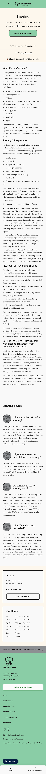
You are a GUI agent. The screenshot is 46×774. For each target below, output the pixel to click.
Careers (30, 743)
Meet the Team (9, 706)
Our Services (8, 701)
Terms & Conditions (20, 743)
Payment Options (10, 717)
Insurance (7, 723)
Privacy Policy (7, 743)
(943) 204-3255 (26, 52)
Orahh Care (38, 743)
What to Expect (9, 712)
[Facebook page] (4, 729)
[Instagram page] (8, 729)
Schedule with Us (23, 33)
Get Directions (23, 596)
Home (5, 695)
